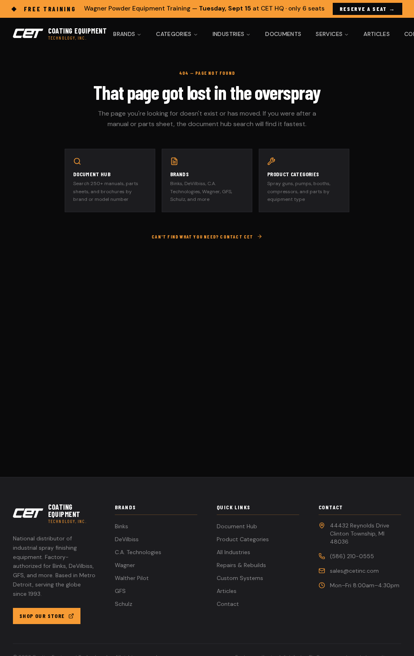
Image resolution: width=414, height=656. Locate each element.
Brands (124, 34)
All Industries (233, 552)
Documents (283, 34)
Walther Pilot (132, 578)
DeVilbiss (127, 539)
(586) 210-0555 (352, 556)
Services (329, 34)
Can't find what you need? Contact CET (202, 236)
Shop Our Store (42, 615)
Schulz (123, 603)
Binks (121, 526)
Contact (228, 603)
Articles (376, 34)
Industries (229, 34)
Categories (174, 34)
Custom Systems (240, 578)
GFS (120, 591)
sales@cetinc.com (354, 570)
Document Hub (237, 526)
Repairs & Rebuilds (241, 565)
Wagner (125, 565)
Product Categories (243, 539)
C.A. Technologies (138, 552)
